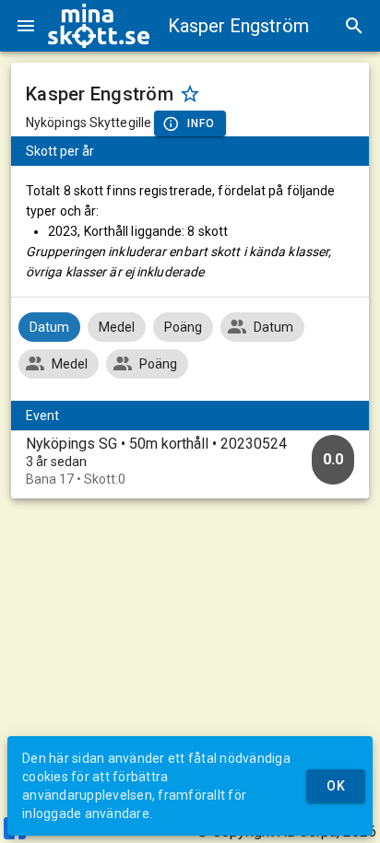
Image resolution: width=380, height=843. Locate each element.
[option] (190, 461)
